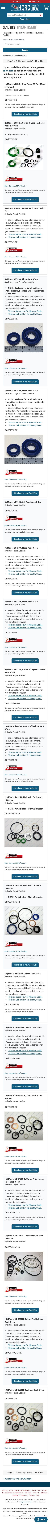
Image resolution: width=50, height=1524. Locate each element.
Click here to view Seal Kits (25, 114)
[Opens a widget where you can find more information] (41, 1520)
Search (25, 50)
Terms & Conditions (19, 1495)
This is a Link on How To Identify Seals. (25, 237)
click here (8, 70)
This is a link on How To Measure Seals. (25, 234)
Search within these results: (14, 40)
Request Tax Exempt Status (12, 1493)
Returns (28, 1493)
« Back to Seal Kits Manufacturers (17, 1479)
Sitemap (44, 1493)
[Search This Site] (40, 15)
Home (4, 1490)
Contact (36, 1493)
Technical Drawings (22, 1490)
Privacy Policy (34, 1495)
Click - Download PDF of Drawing (15, 186)
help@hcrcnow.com (26, 1502)
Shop (11, 1490)
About (44, 1490)
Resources (36, 1490)
